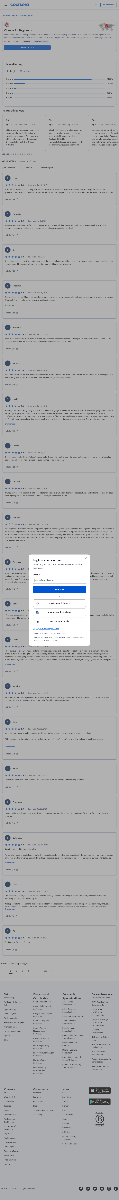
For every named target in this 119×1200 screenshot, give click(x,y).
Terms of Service (47, 640)
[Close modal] (86, 558)
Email (36, 574)
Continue (59, 589)
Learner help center (59, 633)
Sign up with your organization (46, 628)
